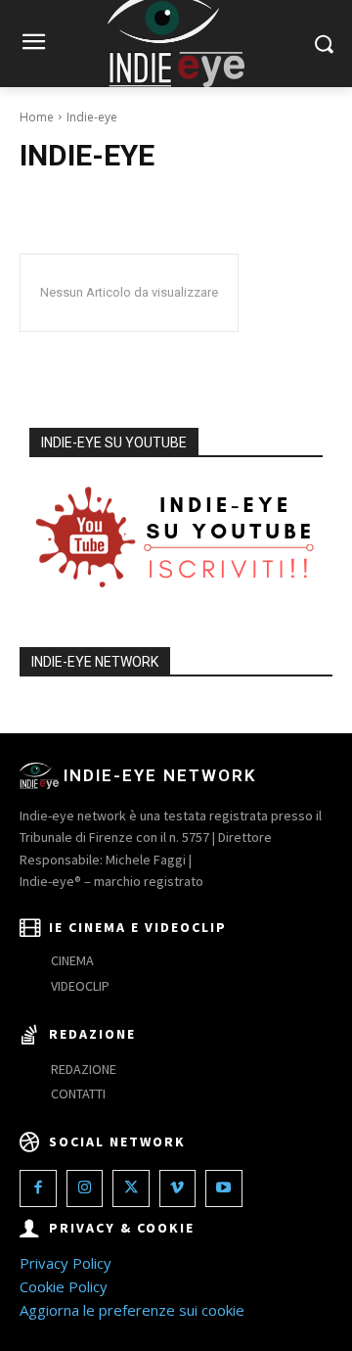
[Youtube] (223, 1188)
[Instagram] (85, 1188)
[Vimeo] (178, 1188)
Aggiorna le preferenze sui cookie (132, 1310)
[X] (131, 1188)
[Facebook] (38, 1188)
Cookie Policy (64, 1286)
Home (37, 117)
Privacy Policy (65, 1263)
